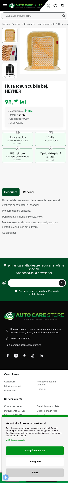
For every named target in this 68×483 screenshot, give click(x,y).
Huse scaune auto (46, 24)
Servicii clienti (13, 398)
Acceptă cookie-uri (35, 450)
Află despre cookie (15, 440)
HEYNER (21, 114)
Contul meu (11, 374)
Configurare (35, 461)
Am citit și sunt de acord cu (38, 292)
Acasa (5, 24)
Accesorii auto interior (23, 24)
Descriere (10, 192)
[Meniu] (5, 5)
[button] (10, 29)
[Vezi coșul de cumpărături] (62, 5)
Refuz (35, 472)
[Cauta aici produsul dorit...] (63, 16)
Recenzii (28, 192)
